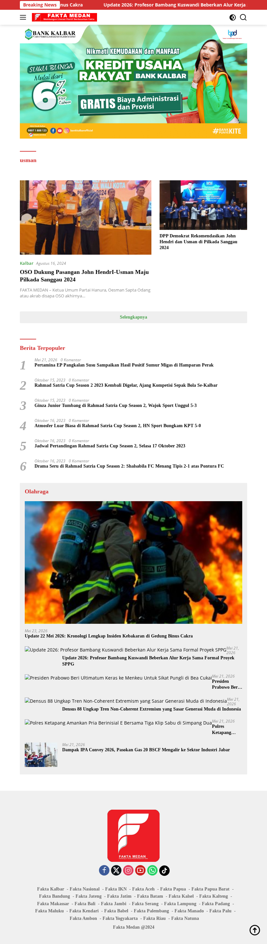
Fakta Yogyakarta (120, 918)
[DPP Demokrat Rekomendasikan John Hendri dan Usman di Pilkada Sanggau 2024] (203, 205)
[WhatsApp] (152, 871)
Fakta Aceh (143, 889)
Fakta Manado (189, 910)
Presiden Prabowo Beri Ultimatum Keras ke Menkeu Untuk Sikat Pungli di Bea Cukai (227, 684)
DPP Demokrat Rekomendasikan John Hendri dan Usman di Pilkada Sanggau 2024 (198, 241)
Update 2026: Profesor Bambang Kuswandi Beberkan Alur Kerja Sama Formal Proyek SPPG (148, 660)
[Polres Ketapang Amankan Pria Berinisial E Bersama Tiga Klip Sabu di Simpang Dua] (118, 723)
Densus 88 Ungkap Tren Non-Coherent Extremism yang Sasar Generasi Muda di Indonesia (151, 709)
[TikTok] (164, 870)
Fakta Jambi (113, 903)
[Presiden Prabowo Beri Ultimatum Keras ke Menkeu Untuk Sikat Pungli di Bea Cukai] (118, 678)
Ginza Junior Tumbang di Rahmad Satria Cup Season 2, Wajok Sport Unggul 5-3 (116, 405)
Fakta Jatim (119, 896)
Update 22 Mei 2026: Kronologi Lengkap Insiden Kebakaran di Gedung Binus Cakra (109, 636)
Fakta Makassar (53, 903)
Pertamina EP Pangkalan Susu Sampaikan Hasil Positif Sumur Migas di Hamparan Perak (124, 365)
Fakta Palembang (151, 910)
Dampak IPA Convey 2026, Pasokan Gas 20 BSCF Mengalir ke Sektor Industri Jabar (146, 749)
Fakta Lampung (180, 903)
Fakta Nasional (85, 889)
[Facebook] (104, 871)
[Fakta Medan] (63, 17)
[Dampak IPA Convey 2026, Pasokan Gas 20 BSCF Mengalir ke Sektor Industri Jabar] (41, 754)
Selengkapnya (133, 317)
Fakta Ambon (83, 918)
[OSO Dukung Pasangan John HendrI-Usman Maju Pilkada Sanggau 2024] (85, 217)
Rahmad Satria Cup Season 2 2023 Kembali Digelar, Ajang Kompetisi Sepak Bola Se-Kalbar (126, 385)
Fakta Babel (116, 910)
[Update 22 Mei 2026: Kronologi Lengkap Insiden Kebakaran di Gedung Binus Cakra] (133, 562)
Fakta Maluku (49, 910)
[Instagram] (128, 871)
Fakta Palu (220, 910)
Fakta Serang (145, 903)
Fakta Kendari (84, 910)
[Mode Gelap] (232, 17)
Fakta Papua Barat (210, 889)
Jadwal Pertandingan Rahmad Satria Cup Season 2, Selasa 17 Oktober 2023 (110, 445)
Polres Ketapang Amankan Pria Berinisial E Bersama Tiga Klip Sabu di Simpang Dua (226, 729)
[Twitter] (116, 871)
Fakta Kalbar (50, 889)
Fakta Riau (154, 918)
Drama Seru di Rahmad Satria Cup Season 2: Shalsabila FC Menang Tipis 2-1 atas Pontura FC (129, 466)
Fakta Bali (85, 903)
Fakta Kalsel (181, 896)
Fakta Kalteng (213, 896)
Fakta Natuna (185, 918)
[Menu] (24, 17)
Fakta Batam (150, 896)
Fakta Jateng (89, 896)
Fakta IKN (116, 889)
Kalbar (27, 263)
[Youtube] (140, 871)
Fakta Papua (173, 889)
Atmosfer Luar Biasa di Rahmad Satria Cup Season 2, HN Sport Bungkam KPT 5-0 (118, 425)
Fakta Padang (216, 903)
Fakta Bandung (54, 896)
